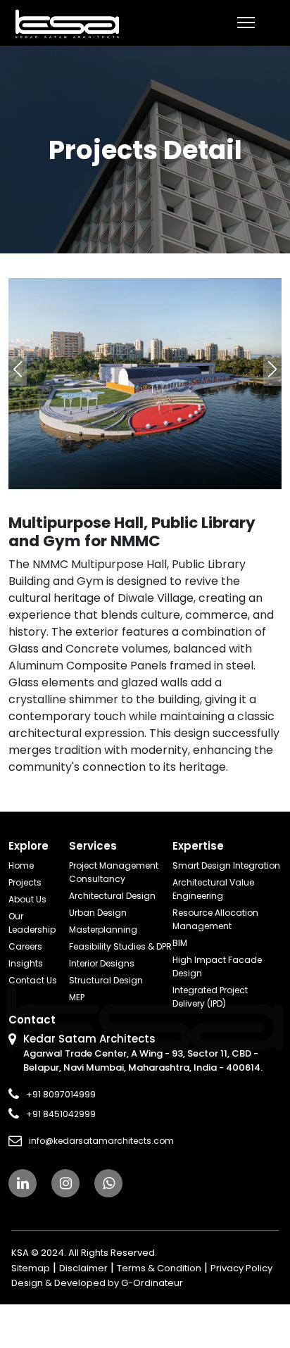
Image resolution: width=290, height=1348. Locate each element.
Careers (25, 946)
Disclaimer (83, 1268)
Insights (25, 963)
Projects (25, 882)
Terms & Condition (159, 1268)
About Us (27, 899)
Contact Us (32, 980)
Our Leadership (32, 923)
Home (21, 865)
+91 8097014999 (61, 1094)
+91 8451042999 (61, 1114)
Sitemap (30, 1268)
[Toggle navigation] (246, 22)
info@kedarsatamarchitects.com (101, 1141)
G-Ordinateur (152, 1283)
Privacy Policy (241, 1268)
